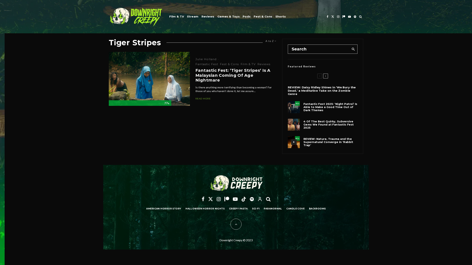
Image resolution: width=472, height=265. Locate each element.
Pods (247, 16)
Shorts (280, 16)
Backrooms (317, 208)
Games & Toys (228, 16)
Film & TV (176, 16)
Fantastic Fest (206, 64)
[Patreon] (344, 16)
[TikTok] (244, 199)
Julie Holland (206, 59)
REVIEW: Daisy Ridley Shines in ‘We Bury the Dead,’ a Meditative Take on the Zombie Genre (322, 91)
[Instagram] (338, 16)
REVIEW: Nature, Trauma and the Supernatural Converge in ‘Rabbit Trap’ (328, 142)
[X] (333, 16)
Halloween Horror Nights (205, 208)
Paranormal (273, 208)
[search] (353, 49)
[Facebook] (327, 16)
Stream (193, 16)
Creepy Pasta (238, 208)
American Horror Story (163, 208)
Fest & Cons (263, 16)
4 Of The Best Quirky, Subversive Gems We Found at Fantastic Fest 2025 (328, 124)
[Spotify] (355, 16)
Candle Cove (295, 208)
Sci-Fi (256, 208)
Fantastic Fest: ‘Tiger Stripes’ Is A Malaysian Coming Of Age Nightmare (232, 75)
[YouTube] (349, 16)
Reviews (208, 16)
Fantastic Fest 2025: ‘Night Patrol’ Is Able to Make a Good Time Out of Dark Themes (330, 107)
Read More (203, 98)
